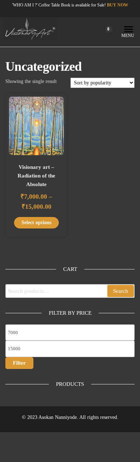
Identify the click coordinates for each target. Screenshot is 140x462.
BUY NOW (117, 5)
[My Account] (95, 32)
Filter (19, 363)
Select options (36, 222)
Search (120, 291)
